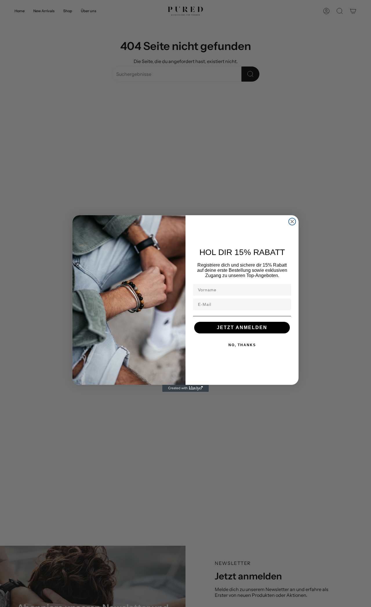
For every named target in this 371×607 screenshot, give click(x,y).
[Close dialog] (292, 221)
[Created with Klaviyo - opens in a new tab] (185, 388)
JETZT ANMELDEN (242, 327)
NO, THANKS (242, 345)
